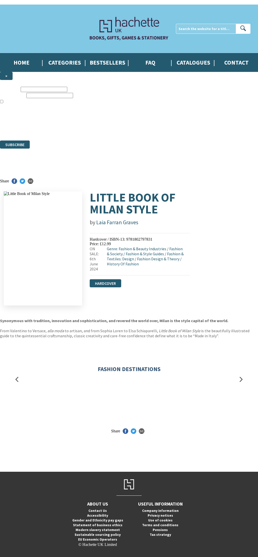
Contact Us (97, 510)
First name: (10, 89)
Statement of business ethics (97, 525)
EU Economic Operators (97, 539)
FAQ (150, 62)
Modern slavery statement (98, 529)
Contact (236, 62)
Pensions (160, 529)
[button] (16, 379)
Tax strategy (160, 534)
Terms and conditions (160, 525)
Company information (160, 510)
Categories (64, 62)
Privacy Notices (100, 129)
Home (21, 62)
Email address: (12, 95)
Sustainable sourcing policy (98, 534)
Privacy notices (160, 515)
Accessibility (97, 515)
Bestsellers (107, 62)
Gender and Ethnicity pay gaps (97, 520)
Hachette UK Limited (52, 120)
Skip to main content (16, 2)
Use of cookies (160, 520)
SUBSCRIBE (14, 144)
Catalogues (193, 62)
